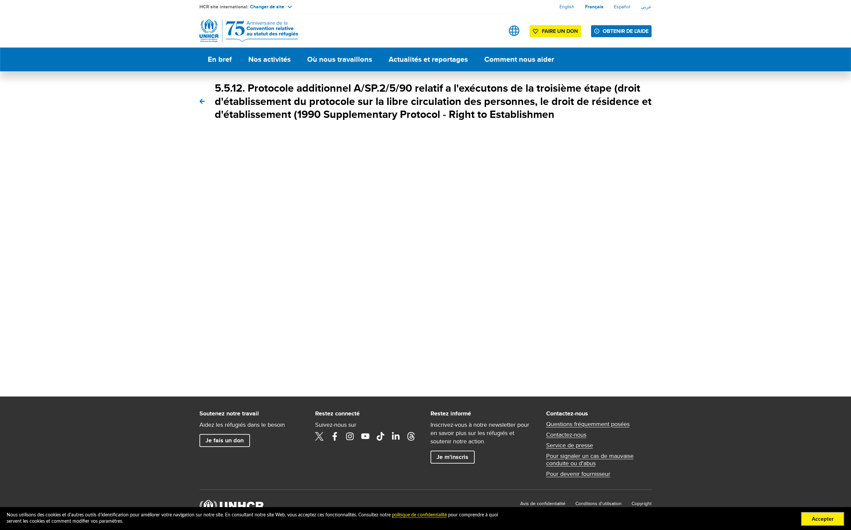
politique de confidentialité (419, 515)
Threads (411, 436)
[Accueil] (246, 31)
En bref (220, 59)
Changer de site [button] (267, 6)
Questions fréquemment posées (588, 424)
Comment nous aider (519, 59)
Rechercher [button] (493, 30)
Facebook (334, 436)
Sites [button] (514, 30)
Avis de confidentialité (542, 503)
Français (594, 6)
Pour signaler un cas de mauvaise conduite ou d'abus (590, 459)
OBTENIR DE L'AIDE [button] (626, 31)
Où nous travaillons (339, 59)
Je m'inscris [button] (452, 457)
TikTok (380, 436)
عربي (646, 6)
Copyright (642, 503)
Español (622, 6)
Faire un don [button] (560, 31)
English (566, 6)
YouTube (365, 436)
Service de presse (569, 445)
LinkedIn (396, 436)
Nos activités (269, 59)
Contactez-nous (566, 434)
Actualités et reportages (428, 59)
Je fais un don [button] (224, 440)
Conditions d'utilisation (598, 503)
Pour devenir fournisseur (578, 474)
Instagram (350, 436)
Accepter (823, 519)
